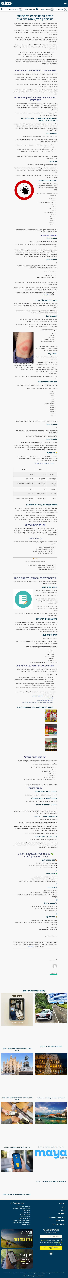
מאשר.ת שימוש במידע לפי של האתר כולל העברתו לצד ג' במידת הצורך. (51, 1242)
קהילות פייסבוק (30, 9)
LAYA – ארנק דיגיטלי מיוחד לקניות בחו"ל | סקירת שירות (17, 1049)
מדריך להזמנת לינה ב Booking (21, 1209)
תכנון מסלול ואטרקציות (57, 1217)
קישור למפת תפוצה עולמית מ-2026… (44, 463)
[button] (65, 3)
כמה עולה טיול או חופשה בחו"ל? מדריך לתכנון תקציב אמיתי (17, 1098)
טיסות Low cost (25, 1213)
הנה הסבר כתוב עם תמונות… (45, 700)
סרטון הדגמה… (49, 698)
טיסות (63, 1210)
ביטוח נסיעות (60, 1221)
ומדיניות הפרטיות (16, 1273)
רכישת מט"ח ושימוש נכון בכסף (21, 1223)
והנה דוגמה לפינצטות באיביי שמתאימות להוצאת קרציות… (37, 702)
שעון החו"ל (59, 9)
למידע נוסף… (30, 946)
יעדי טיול (62, 1204)
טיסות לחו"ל (26, 1211)
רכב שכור (61, 1214)
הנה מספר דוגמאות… (37, 696)
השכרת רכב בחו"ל (25, 1215)
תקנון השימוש (23, 1273)
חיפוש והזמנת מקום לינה (23, 1207)
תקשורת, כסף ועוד (58, 1224)
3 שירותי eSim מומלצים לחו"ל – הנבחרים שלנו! (17, 1195)
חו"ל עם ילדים (26, 1225)
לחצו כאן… (45, 295)
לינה (63, 1207)
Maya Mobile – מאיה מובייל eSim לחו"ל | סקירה (51, 1181)
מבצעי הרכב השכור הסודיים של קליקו (51, 1046)
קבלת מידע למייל (13, 9)
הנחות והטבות (45, 9)
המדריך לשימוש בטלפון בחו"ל (22, 1221)
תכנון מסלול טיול (25, 1217)
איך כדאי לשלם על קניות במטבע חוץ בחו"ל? (17, 1147)
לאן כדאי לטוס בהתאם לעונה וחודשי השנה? (51, 1147)
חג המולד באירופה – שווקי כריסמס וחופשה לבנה (51, 1098)
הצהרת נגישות (7, 1273)
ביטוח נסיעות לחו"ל (24, 1219)
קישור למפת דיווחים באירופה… (49, 235)
